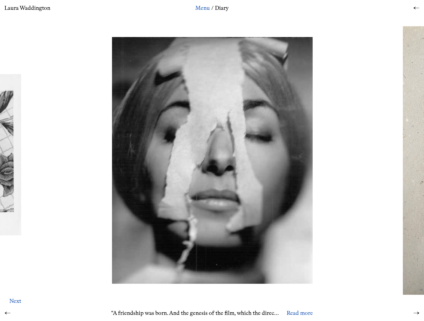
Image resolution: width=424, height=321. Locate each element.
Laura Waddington (27, 7)
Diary (222, 7)
